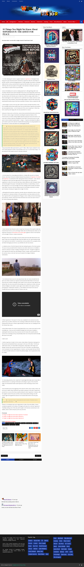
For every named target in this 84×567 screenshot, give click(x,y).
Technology (57, 554)
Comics (35, 543)
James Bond (57, 549)
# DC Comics (17, 423)
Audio (71, 551)
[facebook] (79, 1)
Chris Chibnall (32, 551)
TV (42, 540)
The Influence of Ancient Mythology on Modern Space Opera (75, 168)
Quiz (47, 554)
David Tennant (42, 546)
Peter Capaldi (42, 543)
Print (51, 21)
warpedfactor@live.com (8, 552)
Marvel (55, 543)
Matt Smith (64, 549)
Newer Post (4, 455)
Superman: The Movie (36, 177)
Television (39, 21)
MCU (67, 551)
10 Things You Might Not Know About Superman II (12, 416)
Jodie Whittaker (42, 548)
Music (55, 546)
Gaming (46, 21)
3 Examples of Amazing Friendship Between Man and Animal (70, 158)
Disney (30, 548)
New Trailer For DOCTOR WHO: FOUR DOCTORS (74, 130)
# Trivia (17, 424)
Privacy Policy (22, 565)
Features (27, 21)
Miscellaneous (58, 21)
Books (30, 546)
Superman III (28, 79)
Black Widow (41, 554)
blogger (35, 459)
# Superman (12, 424)
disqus (7, 459)
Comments (14, 1)
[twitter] (82, 1)
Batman (35, 548)
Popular (64, 119)
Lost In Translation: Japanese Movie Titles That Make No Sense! (21, 444)
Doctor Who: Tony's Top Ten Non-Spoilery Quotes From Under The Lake (75, 147)
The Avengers (57, 557)
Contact (21, 1)
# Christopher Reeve (10, 423)
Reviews (21, 21)
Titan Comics (67, 541)
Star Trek (35, 546)
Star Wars (61, 543)
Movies (33, 21)
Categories (13, 21)
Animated (56, 551)
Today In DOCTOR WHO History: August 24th (74, 162)
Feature (30, 540)
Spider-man (40, 551)
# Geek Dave (29, 423)
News (65, 21)
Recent (72, 119)
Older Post (38, 455)
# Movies (35, 423)
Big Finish (60, 538)
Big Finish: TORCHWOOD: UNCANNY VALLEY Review (74, 136)
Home (3, 1)
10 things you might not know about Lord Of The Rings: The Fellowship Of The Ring (71, 125)
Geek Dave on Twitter (10, 421)
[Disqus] (21, 478)
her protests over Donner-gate (19, 232)
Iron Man (70, 554)
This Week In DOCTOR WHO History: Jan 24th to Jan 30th (75, 141)
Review (30, 543)
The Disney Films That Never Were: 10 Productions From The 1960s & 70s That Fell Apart (33, 445)
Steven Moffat (61, 546)
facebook (21, 459)
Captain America (33, 554)
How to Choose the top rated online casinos (75, 173)
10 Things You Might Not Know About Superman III (13, 418)
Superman (63, 554)
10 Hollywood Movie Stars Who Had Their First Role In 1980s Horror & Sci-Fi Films (7, 444)
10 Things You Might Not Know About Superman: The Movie (15, 414)
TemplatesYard (15, 565)
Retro (68, 546)
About (8, 1)
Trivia (60, 541)
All (7, 21)
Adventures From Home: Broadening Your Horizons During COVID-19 (75, 153)
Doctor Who (71, 21)
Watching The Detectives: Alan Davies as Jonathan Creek (72, 42)
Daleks (69, 549)
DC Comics (68, 543)
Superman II (6, 178)
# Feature (23, 423)
